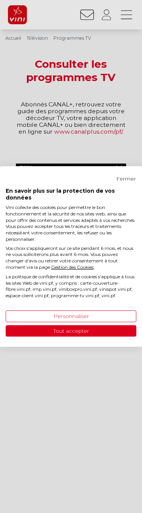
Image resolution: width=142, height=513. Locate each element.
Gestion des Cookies (72, 267)
